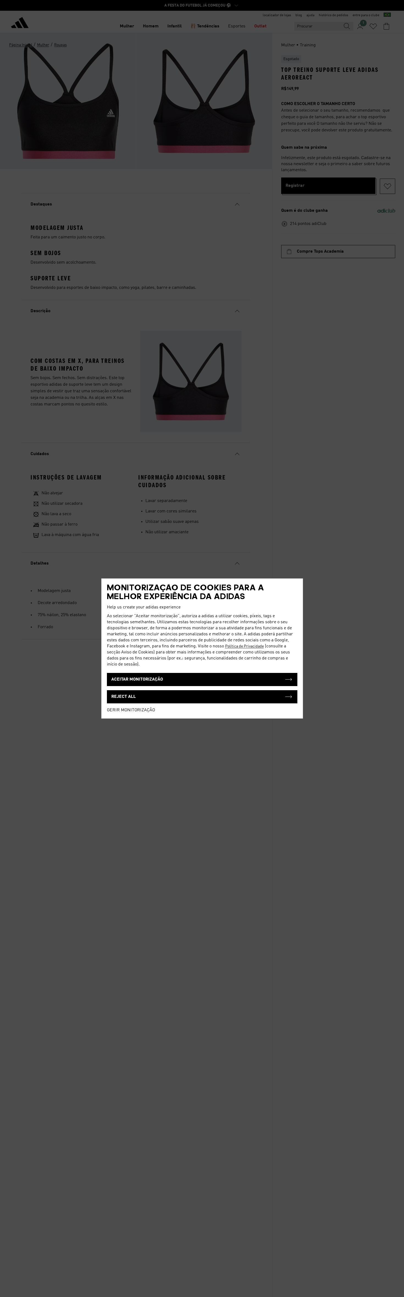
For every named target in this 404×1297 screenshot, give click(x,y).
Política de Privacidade (244, 646)
